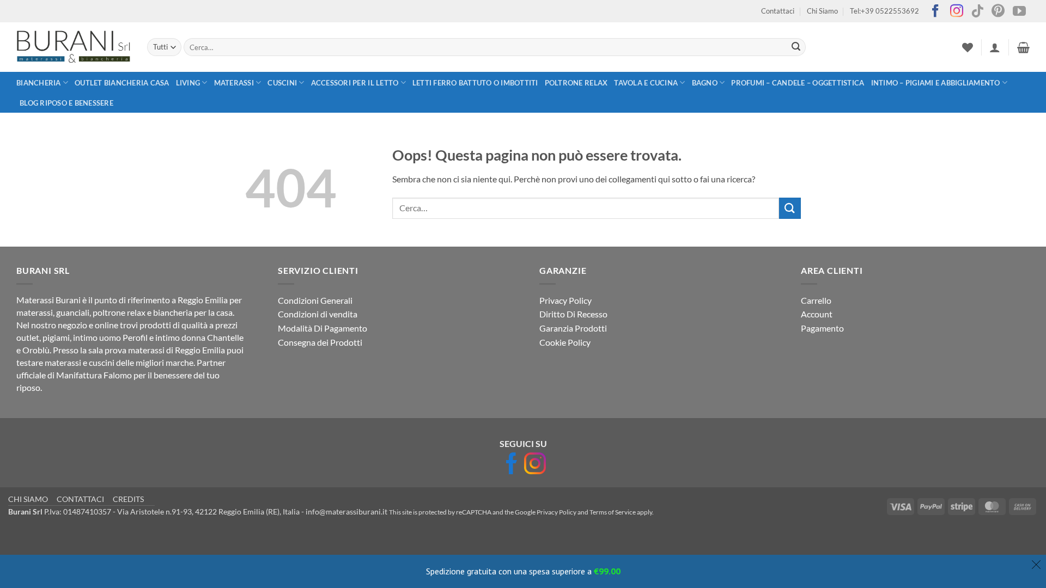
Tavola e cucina (646, 82)
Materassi (234, 82)
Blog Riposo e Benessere (66, 103)
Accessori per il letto (355, 82)
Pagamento (822, 328)
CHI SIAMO (28, 499)
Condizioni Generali (315, 300)
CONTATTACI (80, 499)
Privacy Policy (565, 300)
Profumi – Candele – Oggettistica (797, 82)
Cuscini (282, 82)
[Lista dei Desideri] (967, 47)
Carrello (816, 300)
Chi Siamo (822, 11)
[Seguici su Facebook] (935, 11)
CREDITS (128, 499)
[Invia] (796, 47)
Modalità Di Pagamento (322, 328)
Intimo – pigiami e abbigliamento (935, 82)
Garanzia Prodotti (573, 328)
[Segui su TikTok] (977, 11)
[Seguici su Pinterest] (998, 11)
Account (816, 314)
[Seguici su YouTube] (1019, 11)
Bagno (704, 82)
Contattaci (777, 11)
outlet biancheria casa (122, 82)
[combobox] (495, 47)
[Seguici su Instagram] (956, 11)
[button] (994, 47)
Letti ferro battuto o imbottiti (475, 82)
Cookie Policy (565, 342)
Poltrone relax (576, 82)
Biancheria (38, 82)
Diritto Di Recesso (573, 314)
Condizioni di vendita (317, 314)
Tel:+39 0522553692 (884, 11)
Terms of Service (612, 512)
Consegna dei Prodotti (320, 342)
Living (188, 82)
